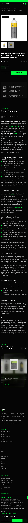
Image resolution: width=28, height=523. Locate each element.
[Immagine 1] (4, 45)
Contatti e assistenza (5, 478)
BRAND (2, 471)
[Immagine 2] (11, 45)
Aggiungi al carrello (19, 73)
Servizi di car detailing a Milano (12, 425)
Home (2, 8)
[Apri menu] (2, 4)
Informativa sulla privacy (6, 513)
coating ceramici (11, 194)
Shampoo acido (16, 10)
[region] (14, 370)
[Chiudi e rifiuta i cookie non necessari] (25, 497)
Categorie (8, 8)
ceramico (15, 133)
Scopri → (7, 384)
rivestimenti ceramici (14, 126)
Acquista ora (14, 78)
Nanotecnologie (4, 456)
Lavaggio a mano (6, 10)
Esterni (15, 8)
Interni (2, 451)
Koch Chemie (4, 51)
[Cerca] (18, 4)
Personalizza (6, 520)
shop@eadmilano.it (5, 484)
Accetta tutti (17, 520)
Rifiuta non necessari (9, 516)
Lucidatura (3, 453)
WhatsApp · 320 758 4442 (7, 480)
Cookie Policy (14, 513)
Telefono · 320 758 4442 (6, 482)
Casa (2, 466)
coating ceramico (18, 207)
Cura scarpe (4, 468)
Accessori (3, 463)
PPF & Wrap (3, 458)
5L (7, 67)
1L (3, 67)
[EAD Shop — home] (7, 4)
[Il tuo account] (21, 4)
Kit (1, 461)
